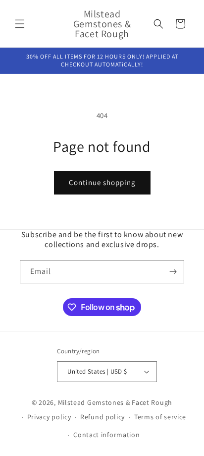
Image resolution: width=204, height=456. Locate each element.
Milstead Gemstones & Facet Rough (115, 402)
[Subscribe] (173, 271)
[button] (20, 24)
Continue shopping (102, 182)
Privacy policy (49, 416)
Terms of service (160, 416)
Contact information (106, 434)
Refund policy (102, 416)
